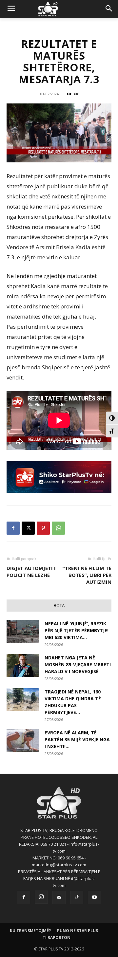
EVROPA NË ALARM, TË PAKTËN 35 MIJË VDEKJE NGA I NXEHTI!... (77, 739)
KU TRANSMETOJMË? (30, 930)
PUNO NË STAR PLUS (77, 930)
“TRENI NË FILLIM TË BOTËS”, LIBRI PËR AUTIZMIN (87, 575)
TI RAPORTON (56, 937)
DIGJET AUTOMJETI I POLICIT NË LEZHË (31, 571)
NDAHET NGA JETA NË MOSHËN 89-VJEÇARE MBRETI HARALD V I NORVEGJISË (78, 664)
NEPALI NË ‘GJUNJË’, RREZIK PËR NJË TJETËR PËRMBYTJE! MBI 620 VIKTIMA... (76, 630)
